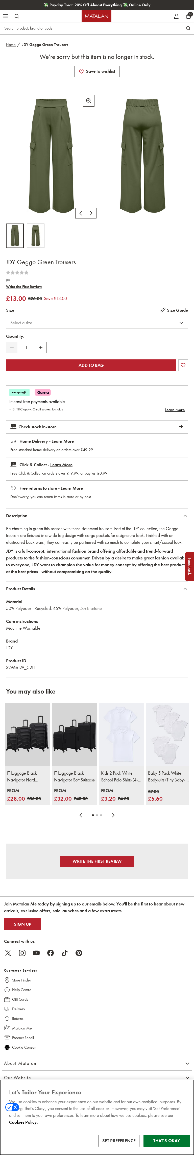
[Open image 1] (15, 236)
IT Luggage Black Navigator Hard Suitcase (22, 776)
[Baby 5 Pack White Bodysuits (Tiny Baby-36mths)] (168, 734)
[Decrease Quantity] (11, 347)
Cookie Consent (24, 1047)
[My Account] (176, 16)
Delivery (18, 1008)
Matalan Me (22, 1028)
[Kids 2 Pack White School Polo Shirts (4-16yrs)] (121, 734)
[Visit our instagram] (22, 953)
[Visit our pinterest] (79, 953)
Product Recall (23, 1037)
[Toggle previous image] (80, 213)
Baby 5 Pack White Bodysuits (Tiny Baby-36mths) (166, 776)
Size (10, 310)
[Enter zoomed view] (88, 101)
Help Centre (21, 989)
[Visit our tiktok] (65, 953)
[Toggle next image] (91, 213)
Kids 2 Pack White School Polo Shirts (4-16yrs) (119, 776)
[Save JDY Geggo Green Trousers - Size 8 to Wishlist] (81, 71)
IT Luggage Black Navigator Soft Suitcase (74, 776)
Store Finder (21, 980)
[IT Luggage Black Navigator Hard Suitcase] (27, 734)
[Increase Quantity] (40, 347)
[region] (97, 1117)
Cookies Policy (23, 1122)
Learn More (63, 441)
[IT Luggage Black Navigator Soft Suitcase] (74, 734)
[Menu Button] (5, 16)
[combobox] (97, 323)
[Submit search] (16, 16)
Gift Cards (20, 999)
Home (11, 44)
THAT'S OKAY (166, 1140)
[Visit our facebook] (50, 953)
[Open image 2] (35, 236)
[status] (26, 347)
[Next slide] (113, 815)
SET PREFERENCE (119, 1140)
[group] (24, 795)
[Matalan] (96, 16)
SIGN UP (22, 924)
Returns (17, 1018)
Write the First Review (24, 286)
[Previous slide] (81, 815)
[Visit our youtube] (36, 953)
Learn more (175, 409)
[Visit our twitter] (8, 953)
